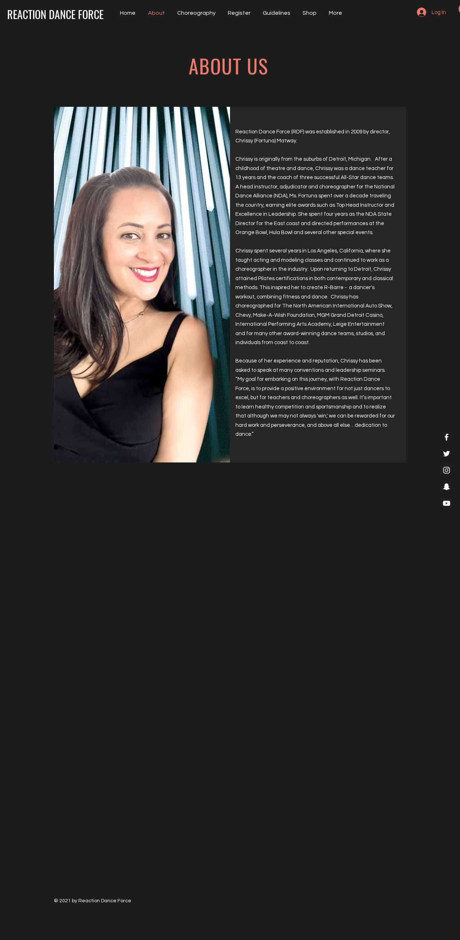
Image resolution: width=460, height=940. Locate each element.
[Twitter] (446, 453)
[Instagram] (446, 470)
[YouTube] (446, 503)
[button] (276, 13)
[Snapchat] (446, 486)
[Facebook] (446, 437)
